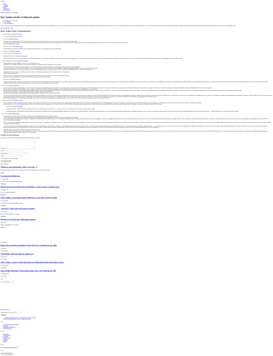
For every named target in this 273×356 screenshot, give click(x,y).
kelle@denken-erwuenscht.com (11, 347)
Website (2, 156)
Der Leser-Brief (7, 335)
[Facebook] (2, 13)
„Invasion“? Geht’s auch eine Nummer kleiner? (18, 208)
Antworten (19, 34)
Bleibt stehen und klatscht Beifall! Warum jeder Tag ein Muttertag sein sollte (29, 245)
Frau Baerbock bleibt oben (10, 176)
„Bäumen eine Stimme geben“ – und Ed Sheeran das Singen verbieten (20, 317)
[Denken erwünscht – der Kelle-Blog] (9, 12)
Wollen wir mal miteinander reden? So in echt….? (19, 167)
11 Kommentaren (9, 23)
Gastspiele (5, 6)
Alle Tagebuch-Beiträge (6, 228)
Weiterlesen (3, 183)
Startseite (5, 339)
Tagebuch (5, 4)
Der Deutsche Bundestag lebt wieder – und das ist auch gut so (17, 319)
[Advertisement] (10, 234)
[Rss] (4, 13)
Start (4, 3)
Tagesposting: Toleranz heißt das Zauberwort (17, 254)
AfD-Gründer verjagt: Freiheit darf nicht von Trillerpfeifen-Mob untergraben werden (32, 262)
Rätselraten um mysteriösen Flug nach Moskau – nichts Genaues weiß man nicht (30, 187)
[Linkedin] (3, 13)
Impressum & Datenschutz (9, 327)
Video (4, 7)
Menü (2, 1)
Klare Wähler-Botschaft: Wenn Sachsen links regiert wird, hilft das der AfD (28, 271)
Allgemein (8, 22)
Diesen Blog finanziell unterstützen (11, 324)
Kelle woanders (6, 10)
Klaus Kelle (6, 8)
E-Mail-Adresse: (4, 312)
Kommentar (4, 148)
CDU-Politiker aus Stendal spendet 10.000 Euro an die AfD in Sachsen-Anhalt (29, 198)
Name (2, 150)
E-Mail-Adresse (5, 153)
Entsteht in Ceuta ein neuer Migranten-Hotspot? (18, 219)
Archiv (2, 353)
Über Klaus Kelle (7, 328)
